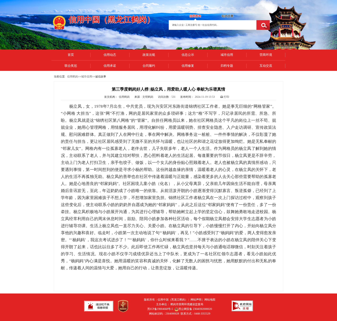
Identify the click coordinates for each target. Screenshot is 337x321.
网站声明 (196, 299)
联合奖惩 (71, 65)
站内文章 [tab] (227, 16)
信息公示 (188, 54)
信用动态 (110, 54)
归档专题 (227, 65)
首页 (71, 54)
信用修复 (188, 65)
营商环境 (266, 54)
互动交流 (266, 65)
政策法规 (149, 54)
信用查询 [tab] (195, 16)
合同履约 (149, 65)
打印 (226, 96)
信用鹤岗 (72, 76)
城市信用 (227, 54)
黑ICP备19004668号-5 (160, 309)
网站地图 (209, 299)
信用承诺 (110, 65)
